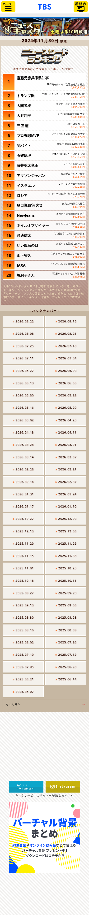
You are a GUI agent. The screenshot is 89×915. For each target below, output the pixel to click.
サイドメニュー (8, 6)
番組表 (81, 6)
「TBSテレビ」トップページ (45, 6)
